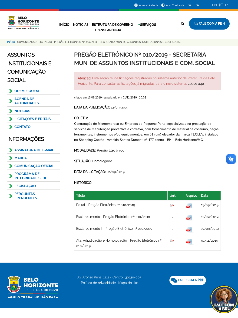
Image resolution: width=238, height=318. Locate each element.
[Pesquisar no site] (182, 23)
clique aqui (196, 83)
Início (64, 25)
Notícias (81, 25)
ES (227, 5)
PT (221, 5)
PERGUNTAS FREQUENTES (25, 196)
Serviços (148, 25)
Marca (20, 158)
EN (214, 5)
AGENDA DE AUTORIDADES (26, 101)
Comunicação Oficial (34, 166)
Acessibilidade (149, 5)
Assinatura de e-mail (34, 150)
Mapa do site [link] (128, 283)
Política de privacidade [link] (98, 283)
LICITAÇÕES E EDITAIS (32, 119)
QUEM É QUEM (26, 91)
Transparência (107, 30)
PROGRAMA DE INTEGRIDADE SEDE (30, 176)
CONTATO (22, 127)
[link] (187, 280)
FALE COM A (190, 280)
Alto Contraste (175, 5)
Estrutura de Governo (112, 25)
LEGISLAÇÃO (25, 186)
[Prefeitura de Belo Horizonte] (23, 20)
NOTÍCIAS (22, 111)
